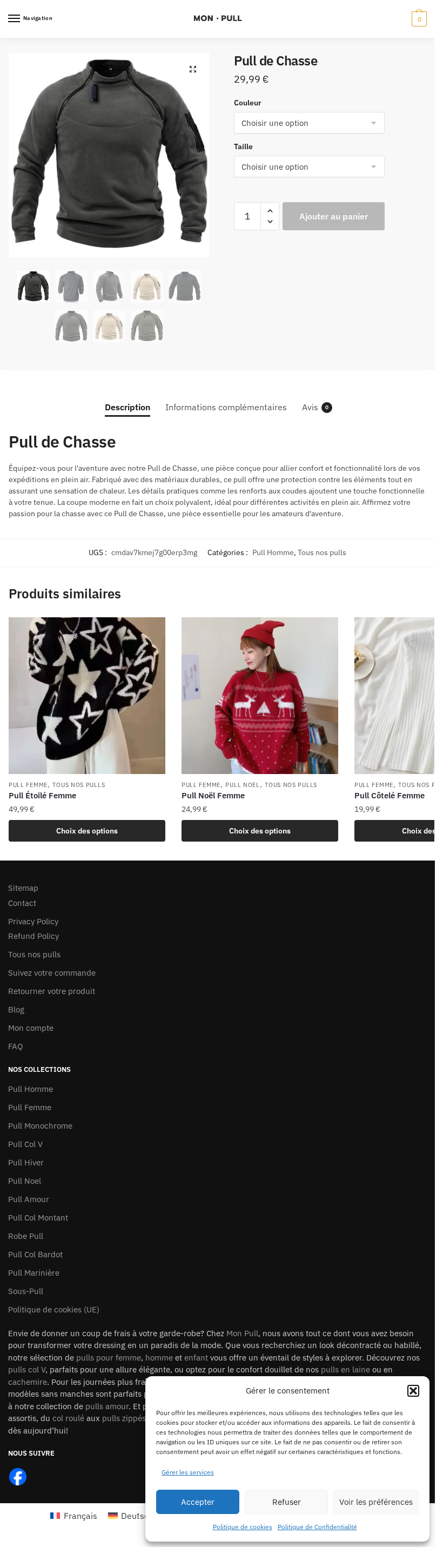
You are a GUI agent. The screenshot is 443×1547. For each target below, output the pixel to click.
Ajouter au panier (333, 216)
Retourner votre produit (51, 991)
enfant (196, 1357)
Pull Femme (28, 785)
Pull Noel (242, 785)
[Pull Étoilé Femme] (87, 695)
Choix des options (87, 831)
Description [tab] (127, 407)
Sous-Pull (25, 1291)
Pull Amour (28, 1199)
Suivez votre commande (52, 973)
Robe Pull (25, 1236)
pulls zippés (124, 1418)
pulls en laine (345, 1369)
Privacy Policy (33, 921)
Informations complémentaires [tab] (226, 407)
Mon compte (30, 1028)
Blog (16, 1009)
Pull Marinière (33, 1273)
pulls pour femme (108, 1357)
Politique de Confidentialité (317, 1527)
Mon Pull (242, 1333)
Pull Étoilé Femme (42, 795)
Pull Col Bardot (35, 1254)
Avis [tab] (310, 407)
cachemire (27, 1382)
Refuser (286, 1502)
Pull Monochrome (40, 1126)
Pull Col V (25, 1144)
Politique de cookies (242, 1527)
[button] (413, 1390)
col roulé (68, 1418)
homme (159, 1357)
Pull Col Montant (38, 1217)
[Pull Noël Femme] (260, 695)
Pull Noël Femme (213, 795)
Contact (22, 903)
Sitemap (23, 888)
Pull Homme (273, 552)
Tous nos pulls (322, 552)
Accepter (197, 1502)
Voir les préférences (376, 1502)
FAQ (15, 1046)
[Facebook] (18, 1476)
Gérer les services (188, 1472)
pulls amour (107, 1406)
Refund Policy (33, 936)
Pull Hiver (26, 1162)
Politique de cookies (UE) (53, 1309)
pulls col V (26, 1369)
